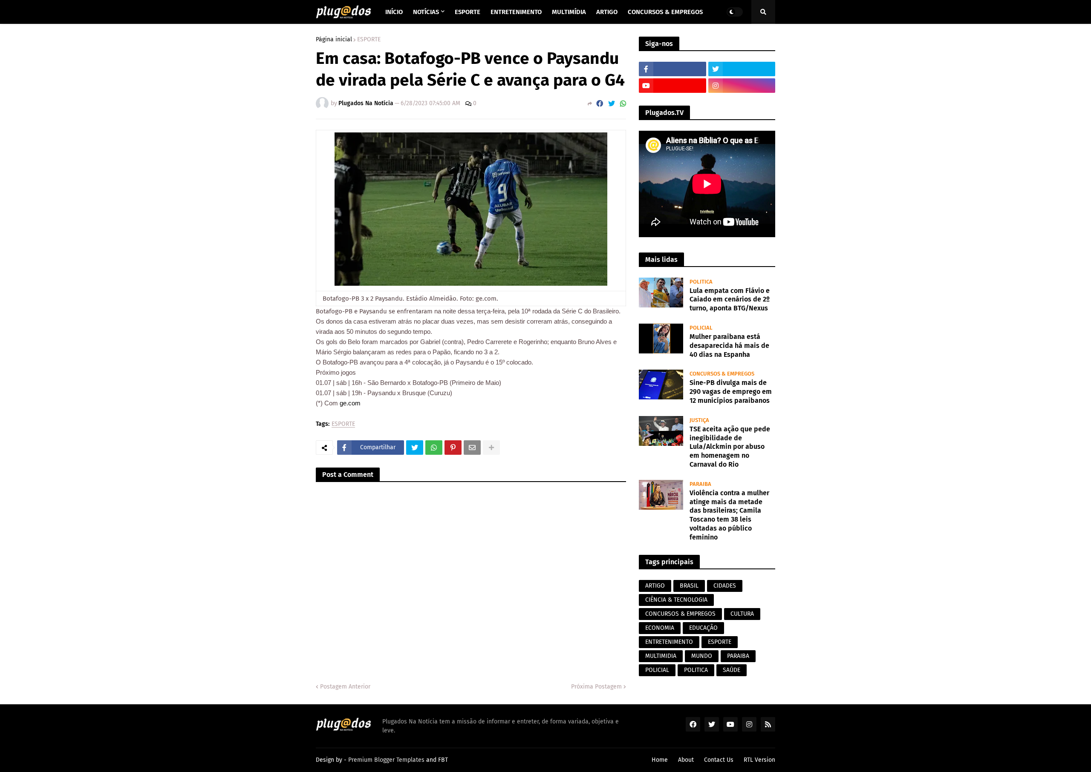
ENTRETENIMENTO (669, 642)
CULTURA (742, 613)
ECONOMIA (659, 627)
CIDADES (724, 585)
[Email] (472, 447)
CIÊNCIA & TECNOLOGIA (676, 599)
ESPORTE (369, 40)
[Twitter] (611, 103)
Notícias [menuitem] (426, 12)
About (686, 759)
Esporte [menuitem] (467, 12)
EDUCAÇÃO (703, 627)
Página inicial (334, 40)
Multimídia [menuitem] (569, 12)
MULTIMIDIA (660, 656)
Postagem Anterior (345, 686)
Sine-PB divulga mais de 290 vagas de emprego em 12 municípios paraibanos (731, 392)
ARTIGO (655, 585)
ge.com (350, 403)
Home (660, 759)
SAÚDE (731, 670)
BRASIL (689, 585)
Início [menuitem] (394, 12)
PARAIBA (738, 656)
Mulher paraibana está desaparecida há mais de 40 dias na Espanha (729, 346)
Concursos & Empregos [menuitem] (665, 12)
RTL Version (759, 759)
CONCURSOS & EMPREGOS (680, 613)
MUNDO (701, 656)
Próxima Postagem (596, 686)
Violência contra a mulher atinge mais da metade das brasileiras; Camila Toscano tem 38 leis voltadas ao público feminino (729, 515)
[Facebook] (599, 103)
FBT (443, 759)
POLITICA (696, 670)
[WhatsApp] (623, 103)
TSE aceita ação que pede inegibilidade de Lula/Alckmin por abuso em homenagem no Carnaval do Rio (730, 446)
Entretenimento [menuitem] (516, 12)
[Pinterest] (453, 447)
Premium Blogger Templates (386, 759)
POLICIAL (657, 670)
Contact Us (718, 759)
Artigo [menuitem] (607, 12)
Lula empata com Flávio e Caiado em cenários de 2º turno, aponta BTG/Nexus (730, 300)
